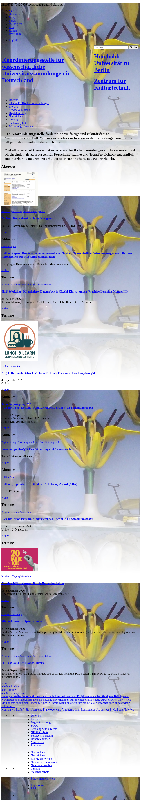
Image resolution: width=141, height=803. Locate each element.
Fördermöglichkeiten (21, 126)
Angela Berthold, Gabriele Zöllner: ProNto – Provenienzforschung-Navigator (49, 373)
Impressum (15, 33)
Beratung (36, 745)
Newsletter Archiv (41, 765)
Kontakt (13, 30)
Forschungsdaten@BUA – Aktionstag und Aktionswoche (36, 449)
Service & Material (20, 109)
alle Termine (8, 689)
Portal (12, 20)
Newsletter (15, 14)
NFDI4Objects (39, 732)
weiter (5, 232)
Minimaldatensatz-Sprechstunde (21, 621)
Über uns (14, 99)
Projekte (13, 106)
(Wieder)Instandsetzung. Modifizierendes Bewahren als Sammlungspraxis (47, 518)
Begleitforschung (41, 722)
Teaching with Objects (44, 729)
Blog (12, 17)
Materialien (37, 742)
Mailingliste (15, 24)
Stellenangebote (18, 123)
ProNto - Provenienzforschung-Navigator (27, 218)
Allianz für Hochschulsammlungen (29, 103)
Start (11, 10)
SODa (34, 725)
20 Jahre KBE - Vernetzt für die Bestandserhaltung (33, 583)
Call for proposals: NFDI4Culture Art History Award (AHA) (39, 484)
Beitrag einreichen (41, 758)
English (13, 40)
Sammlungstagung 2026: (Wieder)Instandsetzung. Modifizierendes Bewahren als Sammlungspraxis (47, 406)
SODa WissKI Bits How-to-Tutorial (23, 662)
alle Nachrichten (10, 686)
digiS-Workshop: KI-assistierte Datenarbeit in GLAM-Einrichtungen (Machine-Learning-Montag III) (64, 291)
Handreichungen (40, 738)
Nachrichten (16, 116)
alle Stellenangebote (13, 693)
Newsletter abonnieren (44, 762)
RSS (11, 27)
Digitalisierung (17, 113)
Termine (13, 119)
